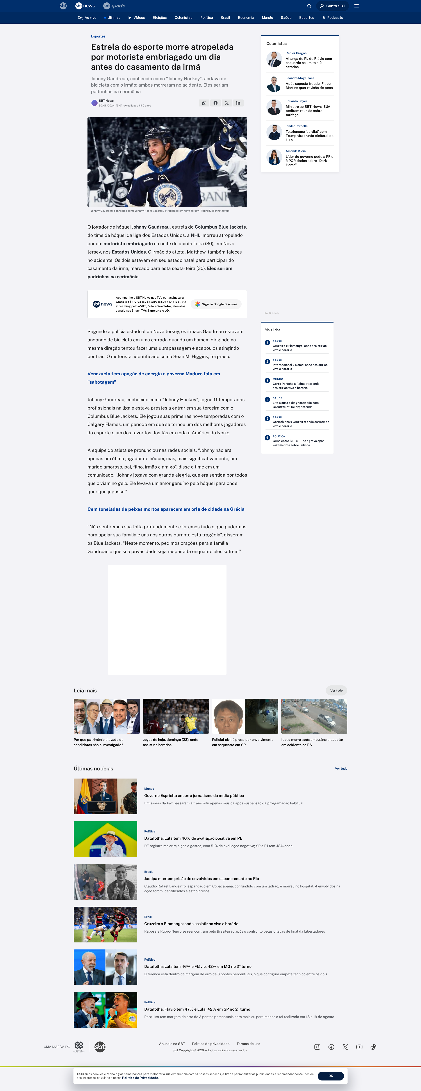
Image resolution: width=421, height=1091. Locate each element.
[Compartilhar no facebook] (215, 102)
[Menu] (356, 6)
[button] (107, 729)
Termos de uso (248, 1044)
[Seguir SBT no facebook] (331, 1046)
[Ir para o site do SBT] (100, 1046)
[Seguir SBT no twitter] (345, 1046)
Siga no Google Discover (219, 304)
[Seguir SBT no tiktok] (373, 1046)
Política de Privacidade (140, 1078)
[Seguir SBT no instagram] (317, 1046)
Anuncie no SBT (172, 1044)
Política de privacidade (211, 1044)
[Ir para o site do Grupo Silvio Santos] (66, 1046)
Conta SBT (335, 6)
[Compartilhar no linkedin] (238, 102)
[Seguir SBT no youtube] (359, 1046)
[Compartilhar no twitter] (227, 102)
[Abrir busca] (309, 6)
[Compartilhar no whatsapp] (204, 102)
